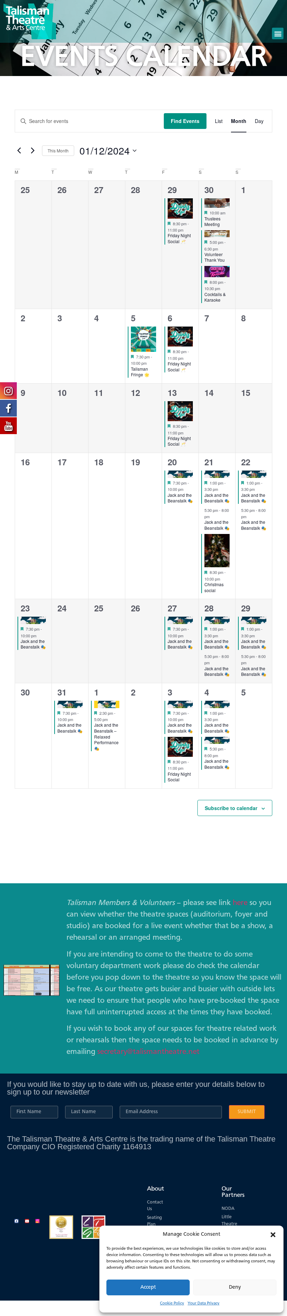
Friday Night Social (179, 777)
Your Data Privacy (203, 1303)
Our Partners (233, 1192)
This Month (58, 150)
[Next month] (32, 150)
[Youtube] (27, 1221)
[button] (273, 1234)
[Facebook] (16, 1221)
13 (172, 392)
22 (245, 462)
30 (209, 190)
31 (61, 692)
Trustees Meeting (212, 221)
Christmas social (214, 587)
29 (172, 190)
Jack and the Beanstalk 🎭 (180, 498)
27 (172, 608)
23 (25, 608)
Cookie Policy (172, 1303)
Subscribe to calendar (231, 807)
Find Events (185, 120)
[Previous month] (19, 150)
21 (209, 462)
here (240, 903)
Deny (235, 1287)
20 (172, 462)
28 (209, 608)
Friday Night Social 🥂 (179, 238)
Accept (148, 1287)
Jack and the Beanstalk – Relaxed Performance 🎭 (106, 736)
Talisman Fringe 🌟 (140, 372)
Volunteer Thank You (214, 257)
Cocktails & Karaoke (215, 297)
